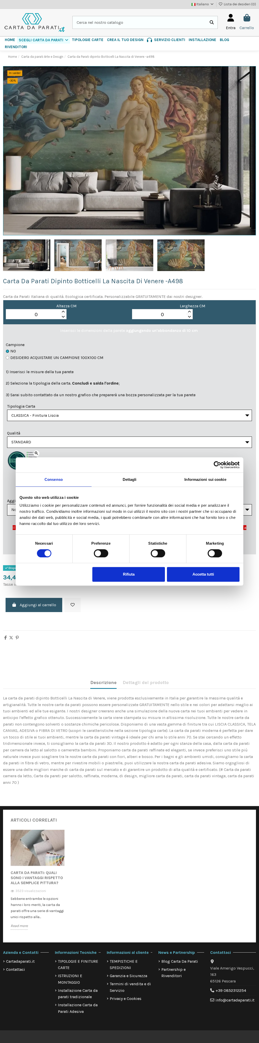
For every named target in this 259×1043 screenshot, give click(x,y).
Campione (15, 344)
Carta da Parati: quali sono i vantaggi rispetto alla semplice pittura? (37, 877)
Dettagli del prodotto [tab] (146, 682)
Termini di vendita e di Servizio (130, 987)
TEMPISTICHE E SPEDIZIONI (124, 964)
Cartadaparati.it (20, 961)
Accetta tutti (203, 574)
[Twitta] (11, 637)
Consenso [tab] (54, 479)
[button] (43, 40)
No (13, 351)
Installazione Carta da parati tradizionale (78, 993)
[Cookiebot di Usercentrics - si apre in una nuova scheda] (217, 465)
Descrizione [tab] (103, 682)
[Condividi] (5, 637)
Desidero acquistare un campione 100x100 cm (56, 357)
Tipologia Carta (21, 406)
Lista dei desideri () (239, 4)
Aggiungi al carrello (38, 604)
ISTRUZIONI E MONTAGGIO (70, 979)
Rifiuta (129, 574)
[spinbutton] (36, 314)
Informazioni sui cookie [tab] (205, 479)
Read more (19, 926)
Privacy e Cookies (125, 998)
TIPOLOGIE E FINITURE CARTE (78, 964)
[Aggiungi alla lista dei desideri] (72, 605)
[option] (37, 883)
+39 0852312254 (230, 990)
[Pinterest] (17, 637)
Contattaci (15, 969)
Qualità (13, 433)
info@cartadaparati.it (234, 1000)
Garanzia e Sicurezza (128, 975)
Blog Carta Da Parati (179, 961)
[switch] (101, 553)
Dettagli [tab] (130, 479)
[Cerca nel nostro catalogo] (212, 22)
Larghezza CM (192, 306)
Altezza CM (66, 306)
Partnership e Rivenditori (173, 972)
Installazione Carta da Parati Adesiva (78, 1008)
